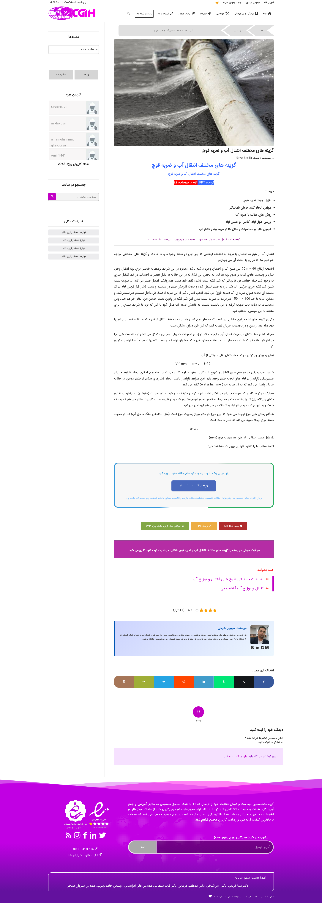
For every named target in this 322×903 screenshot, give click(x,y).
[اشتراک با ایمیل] (144, 682)
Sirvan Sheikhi (244, 158)
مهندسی (238, 31)
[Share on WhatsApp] (223, 682)
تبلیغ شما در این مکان (74, 240)
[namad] (86, 814)
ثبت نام (234, 756)
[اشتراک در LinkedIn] (204, 682)
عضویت (61, 74)
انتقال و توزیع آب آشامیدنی (242, 588)
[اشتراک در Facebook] (264, 682)
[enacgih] (71, 14)
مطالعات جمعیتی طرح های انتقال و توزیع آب (228, 579)
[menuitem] (268, 3)
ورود (86, 74)
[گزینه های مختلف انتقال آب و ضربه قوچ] (194, 92)
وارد (245, 756)
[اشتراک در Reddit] (184, 682)
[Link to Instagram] (124, 682)
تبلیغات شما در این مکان (73, 232)
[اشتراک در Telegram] (164, 682)
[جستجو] (128, 14)
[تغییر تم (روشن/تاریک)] (217, 2)
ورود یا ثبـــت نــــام (194, 485)
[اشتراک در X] (244, 682)
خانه (261, 31)
